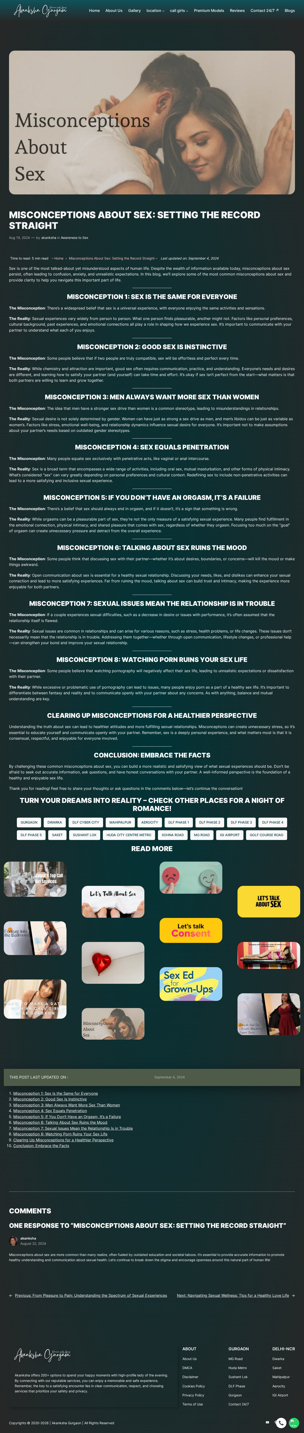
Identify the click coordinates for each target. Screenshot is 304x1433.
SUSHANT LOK (84, 835)
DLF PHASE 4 (272, 822)
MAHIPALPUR (120, 822)
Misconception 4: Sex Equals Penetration (50, 1111)
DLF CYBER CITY (85, 822)
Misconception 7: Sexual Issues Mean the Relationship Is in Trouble (73, 1128)
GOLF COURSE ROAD (266, 835)
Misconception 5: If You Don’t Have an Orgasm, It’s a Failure (67, 1117)
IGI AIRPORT (230, 835)
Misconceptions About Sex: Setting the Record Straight (112, 258)
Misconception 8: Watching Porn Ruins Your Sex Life (60, 1134)
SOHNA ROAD (173, 835)
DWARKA (55, 822)
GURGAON (29, 822)
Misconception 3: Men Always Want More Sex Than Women (66, 1105)
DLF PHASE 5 (31, 835)
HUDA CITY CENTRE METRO (129, 835)
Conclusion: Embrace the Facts (41, 1146)
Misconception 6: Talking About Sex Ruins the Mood (60, 1122)
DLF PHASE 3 (241, 822)
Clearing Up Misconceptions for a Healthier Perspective (63, 1140)
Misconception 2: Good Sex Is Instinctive (50, 1099)
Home (58, 258)
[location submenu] (163, 11)
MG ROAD (202, 835)
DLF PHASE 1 (178, 822)
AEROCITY (149, 822)
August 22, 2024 (33, 1243)
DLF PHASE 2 (209, 822)
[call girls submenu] (187, 11)
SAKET (57, 835)
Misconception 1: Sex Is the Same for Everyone (55, 1093)
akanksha (48, 238)
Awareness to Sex (74, 238)
